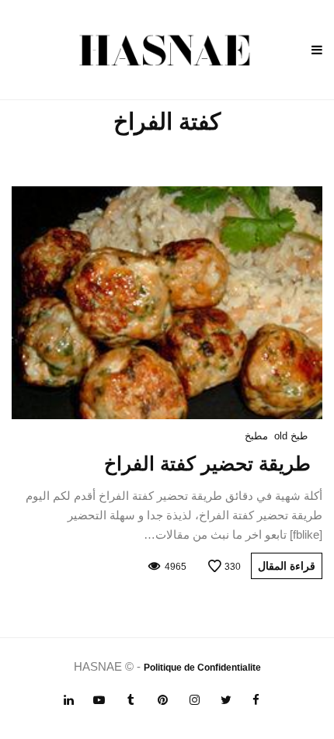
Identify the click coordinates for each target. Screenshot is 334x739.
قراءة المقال (286, 566)
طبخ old (291, 436)
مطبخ (256, 436)
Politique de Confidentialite (202, 667)
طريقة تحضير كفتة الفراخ (207, 463)
